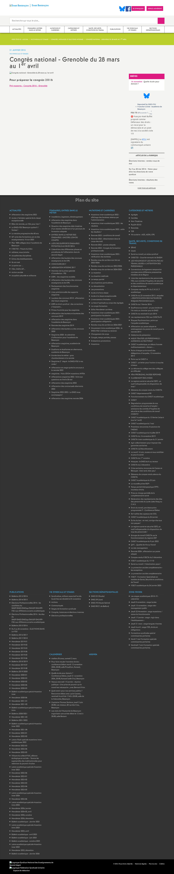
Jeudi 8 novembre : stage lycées (143, 602)
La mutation (96, 273)
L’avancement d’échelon (101, 299)
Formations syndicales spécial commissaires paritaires (143, 634)
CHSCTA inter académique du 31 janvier (147, 439)
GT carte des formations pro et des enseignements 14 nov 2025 (26, 238)
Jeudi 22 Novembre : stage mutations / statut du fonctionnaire (146, 613)
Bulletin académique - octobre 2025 (26, 841)
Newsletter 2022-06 (19, 773)
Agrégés (134, 215)
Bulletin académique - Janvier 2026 (26, 854)
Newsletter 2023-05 (19, 789)
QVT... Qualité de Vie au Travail (143, 545)
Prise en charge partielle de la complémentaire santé (143, 494)
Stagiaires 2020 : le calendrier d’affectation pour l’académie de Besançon (64, 338)
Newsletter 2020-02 (19, 681)
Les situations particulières (102, 283)
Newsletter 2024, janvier (21, 808)
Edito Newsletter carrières (101, 309)
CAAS (133, 251)
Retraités (134, 228)
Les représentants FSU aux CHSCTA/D (146, 317)
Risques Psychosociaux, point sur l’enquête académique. (144, 322)
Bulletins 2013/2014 (20, 596)
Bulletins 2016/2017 (20, 635)
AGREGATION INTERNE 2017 (63, 267)
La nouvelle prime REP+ (140, 484)
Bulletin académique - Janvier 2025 (26, 822)
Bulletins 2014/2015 (20, 599)
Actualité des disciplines (21, 256)
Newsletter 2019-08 (19, 668)
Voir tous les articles (147, 188)
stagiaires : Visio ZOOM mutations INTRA (68, 373)
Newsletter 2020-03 (19, 678)
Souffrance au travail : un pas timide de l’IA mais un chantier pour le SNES (146, 309)
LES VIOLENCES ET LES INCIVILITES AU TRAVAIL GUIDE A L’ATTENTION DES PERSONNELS (147, 264)
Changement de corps (100, 334)
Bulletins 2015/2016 (20, 625)
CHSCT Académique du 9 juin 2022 (145, 541)
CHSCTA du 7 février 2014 (141, 304)
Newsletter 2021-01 (19, 701)
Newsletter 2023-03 (19, 783)
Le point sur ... (17, 265)
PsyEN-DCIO (136, 225)
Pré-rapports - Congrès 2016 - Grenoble (28, 85)
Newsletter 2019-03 (19, 648)
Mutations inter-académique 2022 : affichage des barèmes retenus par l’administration (105, 217)
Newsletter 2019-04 (19, 651)
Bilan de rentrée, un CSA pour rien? (26, 224)
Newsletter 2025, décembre (22, 850)
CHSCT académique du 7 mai (142, 423)
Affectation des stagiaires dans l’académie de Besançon (64, 221)
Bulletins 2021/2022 (19, 720)
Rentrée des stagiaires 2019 (62, 325)
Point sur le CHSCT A (139, 359)
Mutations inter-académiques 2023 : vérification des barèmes (105, 255)
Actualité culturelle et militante (24, 275)
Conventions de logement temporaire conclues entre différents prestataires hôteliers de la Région (146, 272)
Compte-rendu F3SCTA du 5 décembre (146, 557)
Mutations (95, 344)
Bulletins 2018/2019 (20, 661)
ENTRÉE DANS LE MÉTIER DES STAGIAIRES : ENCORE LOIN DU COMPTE (64, 237)
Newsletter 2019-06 (19, 658)
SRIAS (133, 247)
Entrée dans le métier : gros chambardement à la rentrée (62, 357)
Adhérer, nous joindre (20, 252)
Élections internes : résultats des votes (143, 181)
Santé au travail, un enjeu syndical (144, 254)
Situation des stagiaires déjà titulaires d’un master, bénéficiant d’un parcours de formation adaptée (68, 229)
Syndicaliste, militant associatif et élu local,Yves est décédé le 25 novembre (66, 597)
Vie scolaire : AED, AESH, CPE (143, 234)
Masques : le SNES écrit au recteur (144, 461)
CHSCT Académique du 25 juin (143, 480)
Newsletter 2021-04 (19, 729)
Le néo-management (139, 548)
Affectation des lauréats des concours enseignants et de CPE (66, 259)
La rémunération (98, 286)
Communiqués (57, 605)
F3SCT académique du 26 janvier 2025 (146, 585)
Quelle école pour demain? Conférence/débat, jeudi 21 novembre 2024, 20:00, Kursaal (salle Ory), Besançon (67, 676)
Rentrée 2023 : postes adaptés (103, 245)
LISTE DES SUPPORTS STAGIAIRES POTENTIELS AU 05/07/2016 (65, 245)
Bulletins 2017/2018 (20, 638)
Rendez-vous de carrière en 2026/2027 (106, 325)
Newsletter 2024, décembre (22, 818)
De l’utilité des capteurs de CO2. (144, 514)
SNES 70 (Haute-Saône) (100, 603)
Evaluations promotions (101, 341)
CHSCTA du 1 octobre (140, 458)
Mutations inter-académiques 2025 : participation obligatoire (105, 320)
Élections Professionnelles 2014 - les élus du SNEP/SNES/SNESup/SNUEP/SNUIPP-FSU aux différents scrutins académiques (28, 618)
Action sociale (17, 272)
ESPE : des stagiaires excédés (63, 277)
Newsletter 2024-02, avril (21, 811)
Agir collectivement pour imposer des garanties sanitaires (146, 444)
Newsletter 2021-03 (19, 717)
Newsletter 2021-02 (19, 704)
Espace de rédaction (21, 870)
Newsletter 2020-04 (19, 685)
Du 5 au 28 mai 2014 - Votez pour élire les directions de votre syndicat (143, 172)
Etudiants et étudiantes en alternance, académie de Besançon (66, 351)
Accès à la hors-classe (99, 293)
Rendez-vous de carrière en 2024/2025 (106, 269)
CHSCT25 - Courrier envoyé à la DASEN (146, 257)
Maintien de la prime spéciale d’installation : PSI (63, 272)
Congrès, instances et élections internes (67, 612)
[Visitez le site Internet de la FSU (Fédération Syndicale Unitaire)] (27, 868)
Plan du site (153, 864)
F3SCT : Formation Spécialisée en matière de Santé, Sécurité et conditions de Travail (147, 580)
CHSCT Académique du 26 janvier (144, 517)
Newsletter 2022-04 (19, 749)
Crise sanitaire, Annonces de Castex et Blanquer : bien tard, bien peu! (146, 469)
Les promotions (97, 289)
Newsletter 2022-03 (19, 746)
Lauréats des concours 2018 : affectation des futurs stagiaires (67, 299)
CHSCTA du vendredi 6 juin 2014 (144, 314)
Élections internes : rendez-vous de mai (144, 162)
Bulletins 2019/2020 (19, 671)
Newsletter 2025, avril (20, 831)
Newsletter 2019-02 (19, 645)
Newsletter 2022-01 (19, 733)
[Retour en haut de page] (10, 863)
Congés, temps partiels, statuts (103, 337)
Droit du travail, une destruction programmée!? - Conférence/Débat (145, 509)
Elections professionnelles (62, 615)
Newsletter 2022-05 (19, 752)
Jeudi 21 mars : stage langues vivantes (146, 624)
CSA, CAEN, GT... (18, 269)
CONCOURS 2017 (58, 264)
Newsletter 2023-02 (19, 779)
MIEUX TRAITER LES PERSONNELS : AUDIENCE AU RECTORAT (145, 340)
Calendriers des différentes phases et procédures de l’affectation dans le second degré (66, 252)
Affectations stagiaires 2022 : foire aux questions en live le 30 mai (67, 378)
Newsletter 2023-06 (19, 799)
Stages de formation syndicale (63, 609)
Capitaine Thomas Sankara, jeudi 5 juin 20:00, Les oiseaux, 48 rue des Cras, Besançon (67, 705)
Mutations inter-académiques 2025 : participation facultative (105, 314)
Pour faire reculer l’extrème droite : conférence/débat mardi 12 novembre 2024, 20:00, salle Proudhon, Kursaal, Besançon (66, 666)
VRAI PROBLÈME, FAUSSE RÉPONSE (146, 374)
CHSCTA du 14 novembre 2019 (143, 436)
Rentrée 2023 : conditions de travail (105, 235)
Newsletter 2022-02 (19, 736)
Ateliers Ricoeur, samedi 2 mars (64, 658)
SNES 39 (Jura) (97, 599)
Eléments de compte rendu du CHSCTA (146, 390)
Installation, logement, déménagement (67, 217)
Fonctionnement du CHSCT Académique (147, 397)
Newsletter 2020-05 (19, 688)
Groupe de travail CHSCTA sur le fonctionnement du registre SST (144, 537)
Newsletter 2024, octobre (22, 815)
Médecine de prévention (141, 335)
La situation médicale (99, 276)
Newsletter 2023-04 (19, 786)
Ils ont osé (16, 262)
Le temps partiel (97, 279)
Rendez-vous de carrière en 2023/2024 (106, 266)
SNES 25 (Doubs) (97, 596)
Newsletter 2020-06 (19, 697)
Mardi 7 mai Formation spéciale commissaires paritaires (143, 640)
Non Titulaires (136, 221)
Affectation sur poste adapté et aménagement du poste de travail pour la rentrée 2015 (147, 329)
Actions (54, 602)
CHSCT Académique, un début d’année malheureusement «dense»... (146, 346)
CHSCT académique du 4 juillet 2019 (145, 433)
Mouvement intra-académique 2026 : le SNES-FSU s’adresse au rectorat (106, 329)
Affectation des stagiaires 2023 (24, 215)
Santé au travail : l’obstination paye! (145, 564)
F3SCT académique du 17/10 (142, 561)
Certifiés (134, 218)
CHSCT (134, 400)
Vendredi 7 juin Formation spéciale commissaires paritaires (145, 646)
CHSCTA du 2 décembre (140, 465)
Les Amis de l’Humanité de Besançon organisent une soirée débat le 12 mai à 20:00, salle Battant (67, 714)
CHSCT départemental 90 (141, 393)
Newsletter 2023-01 (19, 776)
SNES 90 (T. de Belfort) (100, 606)
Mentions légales (141, 864)
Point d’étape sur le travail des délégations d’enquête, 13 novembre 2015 (146, 353)
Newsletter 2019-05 (19, 655)
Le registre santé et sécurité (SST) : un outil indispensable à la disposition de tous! (146, 384)
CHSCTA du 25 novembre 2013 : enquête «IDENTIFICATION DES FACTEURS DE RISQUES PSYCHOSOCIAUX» (147, 298)
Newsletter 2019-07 (19, 665)
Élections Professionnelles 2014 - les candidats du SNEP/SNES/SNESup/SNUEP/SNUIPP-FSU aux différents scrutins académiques (28, 607)
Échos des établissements (22, 259)
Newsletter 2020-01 (19, 675)
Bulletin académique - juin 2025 (24, 838)
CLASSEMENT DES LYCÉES (141, 378)
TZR (132, 231)
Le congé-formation (99, 306)
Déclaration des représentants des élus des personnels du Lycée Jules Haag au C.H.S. (146, 502)
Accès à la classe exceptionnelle (103, 296)
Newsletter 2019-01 (19, 641)
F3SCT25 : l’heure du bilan (22, 249)
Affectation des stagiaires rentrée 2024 (67, 398)
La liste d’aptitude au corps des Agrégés (107, 303)
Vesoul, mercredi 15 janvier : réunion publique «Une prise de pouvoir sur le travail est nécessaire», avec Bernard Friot (68, 685)
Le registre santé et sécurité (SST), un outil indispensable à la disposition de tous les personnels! (146, 529)
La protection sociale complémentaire (146, 573)
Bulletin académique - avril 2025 (24, 834)
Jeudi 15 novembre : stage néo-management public (143, 607)
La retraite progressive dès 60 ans (25, 233)
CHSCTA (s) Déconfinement (142, 449)
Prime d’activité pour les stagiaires (65, 310)
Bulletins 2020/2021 (19, 713)
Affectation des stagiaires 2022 (64, 383)
